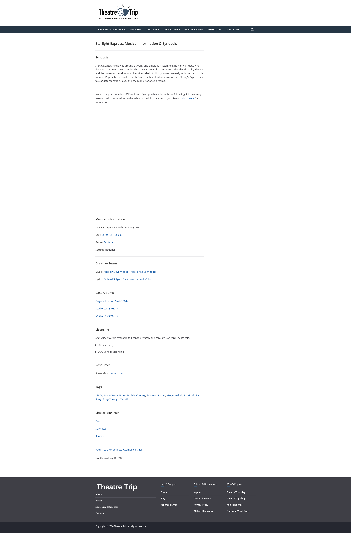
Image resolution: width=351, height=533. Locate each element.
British (131, 395)
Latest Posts (232, 29)
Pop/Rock (189, 395)
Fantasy (108, 242)
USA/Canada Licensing (111, 351)
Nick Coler (145, 279)
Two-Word (126, 399)
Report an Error (169, 504)
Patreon (99, 513)
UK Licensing (105, 345)
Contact (165, 492)
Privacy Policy (201, 504)
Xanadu (99, 436)
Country (140, 395)
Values (98, 500)
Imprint (198, 492)
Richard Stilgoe (112, 279)
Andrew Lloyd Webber (116, 271)
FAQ (163, 498)
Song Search (152, 29)
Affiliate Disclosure (203, 511)
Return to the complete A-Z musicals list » (119, 449)
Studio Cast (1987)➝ (106, 308)
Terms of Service (202, 498)
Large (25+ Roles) (112, 234)
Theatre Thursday (236, 492)
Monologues (214, 29)
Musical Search (172, 29)
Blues (122, 395)
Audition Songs (235, 504)
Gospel (161, 395)
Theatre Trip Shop (236, 498)
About (98, 494)
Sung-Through (111, 399)
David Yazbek (130, 279)
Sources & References (106, 506)
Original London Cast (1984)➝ (112, 301)
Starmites (101, 428)
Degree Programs (193, 29)
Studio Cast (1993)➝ (106, 316)
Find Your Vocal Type (238, 511)
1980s (98, 395)
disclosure (188, 98)
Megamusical (174, 395)
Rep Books (135, 29)
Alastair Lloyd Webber (143, 271)
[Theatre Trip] (117, 484)
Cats (97, 421)
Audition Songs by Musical (112, 29)
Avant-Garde (111, 395)
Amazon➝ (117, 373)
